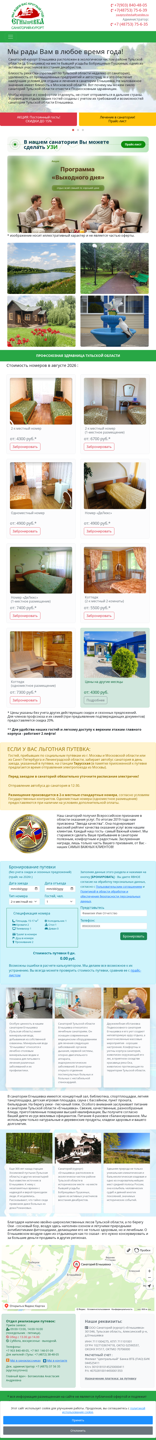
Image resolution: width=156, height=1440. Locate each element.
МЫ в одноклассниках (25, 1360)
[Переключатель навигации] (10, 37)
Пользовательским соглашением (119, 886)
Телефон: (87, 920)
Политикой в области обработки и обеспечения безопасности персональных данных (110, 896)
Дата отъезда (55, 883)
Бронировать (133, 936)
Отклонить (78, 1430)
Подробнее (96, 700)
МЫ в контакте (57, 1360)
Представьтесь (92, 907)
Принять (78, 1420)
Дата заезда (18, 883)
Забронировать (25, 446)
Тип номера (18, 896)
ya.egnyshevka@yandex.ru (132, 14)
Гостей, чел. (54, 896)
